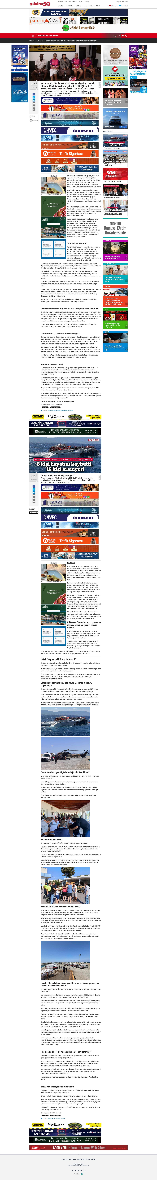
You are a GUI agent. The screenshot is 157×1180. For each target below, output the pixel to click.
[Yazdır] (34, 106)
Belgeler (81, 1)
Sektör (107, 287)
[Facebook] (34, 94)
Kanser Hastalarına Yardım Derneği (56, 410)
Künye (74, 1159)
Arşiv (70, 1159)
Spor (106, 309)
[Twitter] (34, 97)
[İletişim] (122, 35)
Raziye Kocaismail (68, 410)
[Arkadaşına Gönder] (34, 103)
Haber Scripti (77, 1174)
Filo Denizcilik (57, 1118)
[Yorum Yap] (34, 109)
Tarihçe (88, 1159)
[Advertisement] (19, 115)
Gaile (66, 1)
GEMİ (51, 1118)
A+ (100, 83)
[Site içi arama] (125, 35)
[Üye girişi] (81, 1170)
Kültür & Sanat (110, 264)
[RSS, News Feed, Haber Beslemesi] (78, 1170)
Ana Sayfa (60, 1)
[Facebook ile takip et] (72, 1170)
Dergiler (108, 241)
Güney (107, 332)
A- (100, 86)
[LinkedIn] (34, 100)
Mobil (70, 1)
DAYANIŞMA (87, 1)
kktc (49, 1118)
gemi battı (63, 1118)
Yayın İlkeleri (80, 1159)
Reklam (75, 1)
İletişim (93, 1159)
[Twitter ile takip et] (75, 1170)
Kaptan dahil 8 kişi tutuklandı (46, 36)
